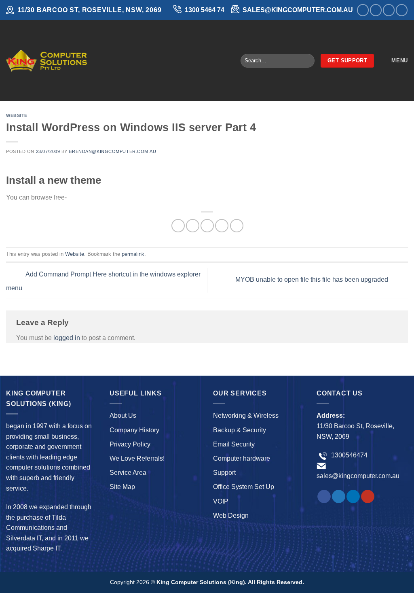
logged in (66, 337)
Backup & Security (239, 430)
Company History (134, 430)
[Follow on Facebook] (363, 10)
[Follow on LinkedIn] (389, 10)
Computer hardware (241, 458)
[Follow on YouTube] (402, 10)
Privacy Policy (130, 444)
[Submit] (306, 61)
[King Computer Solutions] (46, 60)
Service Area (128, 472)
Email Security (234, 444)
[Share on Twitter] (192, 225)
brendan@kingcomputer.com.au (112, 151)
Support (224, 472)
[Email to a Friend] (207, 225)
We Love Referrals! (137, 458)
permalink (133, 254)
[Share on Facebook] (178, 225)
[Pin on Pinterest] (221, 225)
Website (16, 115)
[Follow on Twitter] (376, 10)
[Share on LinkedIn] (236, 225)
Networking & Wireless (246, 415)
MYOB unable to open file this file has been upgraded (312, 279)
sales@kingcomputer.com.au (358, 475)
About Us (123, 415)
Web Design (231, 515)
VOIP (220, 501)
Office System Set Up (243, 486)
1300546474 (349, 455)
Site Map (122, 486)
